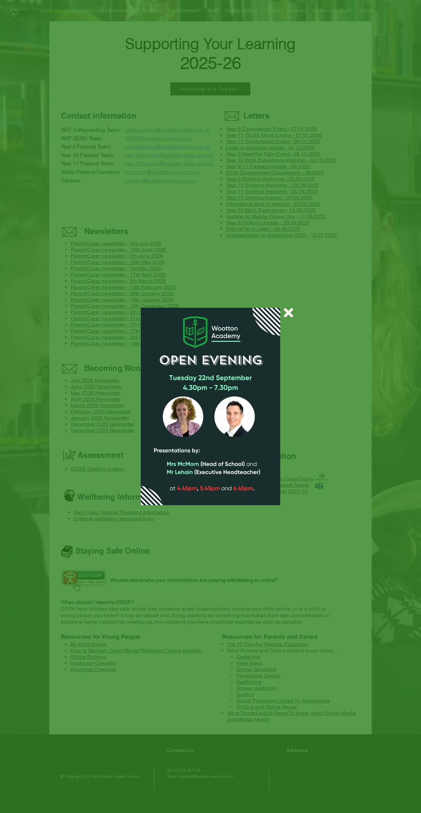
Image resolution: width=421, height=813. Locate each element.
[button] (288, 313)
